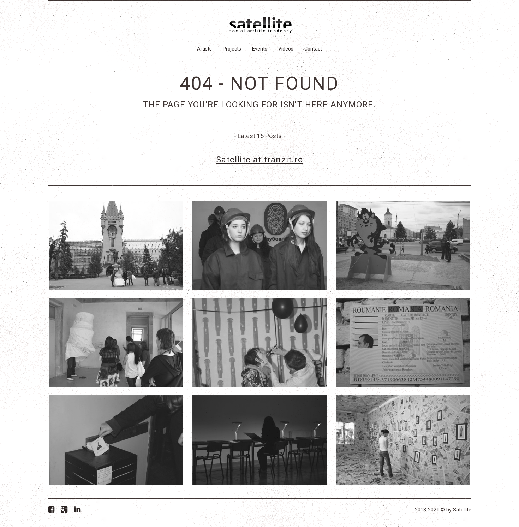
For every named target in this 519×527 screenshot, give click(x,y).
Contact (313, 49)
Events (259, 49)
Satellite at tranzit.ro (259, 160)
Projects (232, 49)
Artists (204, 49)
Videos (285, 49)
